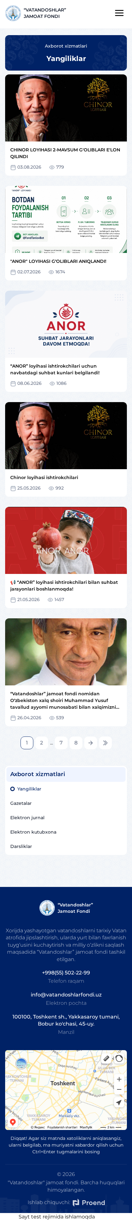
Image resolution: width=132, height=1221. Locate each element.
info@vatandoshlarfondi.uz (66, 995)
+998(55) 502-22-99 (66, 973)
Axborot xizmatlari (66, 46)
